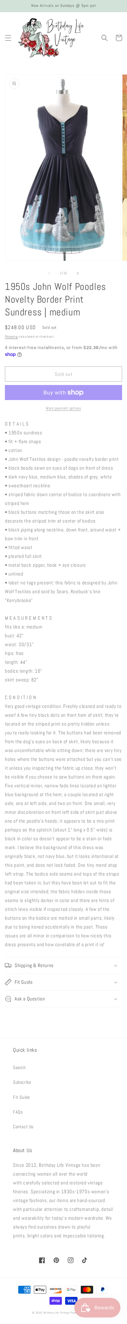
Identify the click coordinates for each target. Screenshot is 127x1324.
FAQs (17, 1112)
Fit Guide (21, 1097)
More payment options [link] (63, 408)
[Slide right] (78, 273)
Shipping (11, 336)
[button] (8, 38)
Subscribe (22, 1082)
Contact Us (23, 1127)
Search (19, 1067)
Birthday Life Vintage (57, 1312)
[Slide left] (49, 273)
